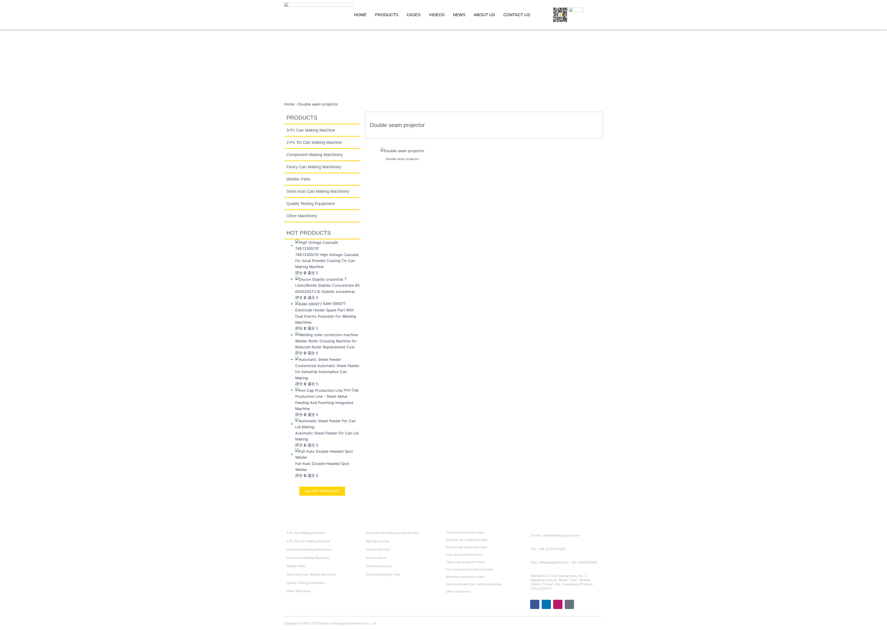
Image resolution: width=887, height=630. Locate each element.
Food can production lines (465, 532)
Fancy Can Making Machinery (313, 167)
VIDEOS (437, 14)
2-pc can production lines (464, 554)
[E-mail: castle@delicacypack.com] (528, 538)
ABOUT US (484, 14)
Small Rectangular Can (383, 574)
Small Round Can (379, 566)
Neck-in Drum (376, 558)
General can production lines (467, 540)
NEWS (459, 14)
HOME (360, 14)
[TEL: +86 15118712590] (528, 551)
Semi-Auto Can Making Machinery (317, 191)
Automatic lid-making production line (392, 533)
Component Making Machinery (314, 154)
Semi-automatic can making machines (473, 584)
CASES (414, 14)
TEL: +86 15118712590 (548, 549)
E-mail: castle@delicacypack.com (555, 535)
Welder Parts (298, 179)
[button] (595, 15)
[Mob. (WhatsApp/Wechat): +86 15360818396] (528, 565)
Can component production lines (469, 569)
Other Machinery (301, 216)
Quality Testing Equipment (310, 203)
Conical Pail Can (378, 549)
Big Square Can (377, 541)
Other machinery (458, 591)
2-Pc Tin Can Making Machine (314, 142)
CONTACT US (516, 14)
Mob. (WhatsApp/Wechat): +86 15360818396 (564, 562)
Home (289, 104)
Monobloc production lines (465, 577)
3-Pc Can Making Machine (310, 130)
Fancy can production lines (465, 562)
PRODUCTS (386, 14)
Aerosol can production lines (466, 547)
